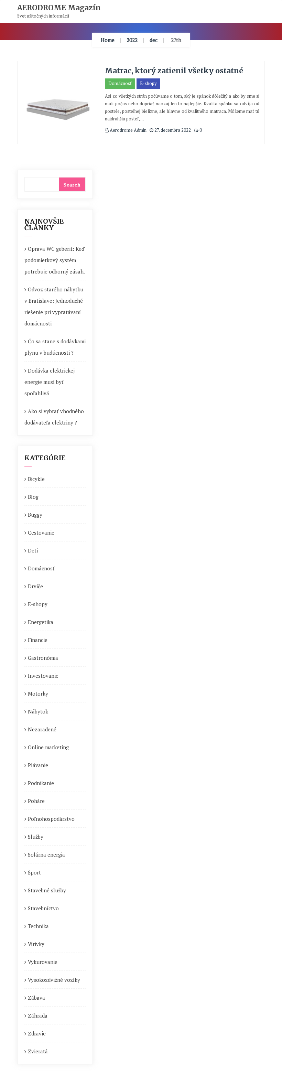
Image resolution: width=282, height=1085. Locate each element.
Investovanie (43, 675)
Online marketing (48, 747)
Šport (34, 872)
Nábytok (38, 711)
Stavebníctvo (43, 908)
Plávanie (38, 765)
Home (108, 39)
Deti (33, 550)
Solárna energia (46, 854)
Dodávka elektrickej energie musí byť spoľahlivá (49, 382)
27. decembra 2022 (172, 130)
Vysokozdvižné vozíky (54, 979)
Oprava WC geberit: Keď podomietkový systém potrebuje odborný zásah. (54, 260)
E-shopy (148, 83)
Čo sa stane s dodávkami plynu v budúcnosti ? (55, 347)
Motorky (38, 693)
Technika (38, 926)
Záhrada (37, 1015)
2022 (132, 39)
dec (154, 39)
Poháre (36, 800)
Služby (35, 836)
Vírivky (36, 944)
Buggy (35, 514)
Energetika (40, 622)
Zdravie (37, 1033)
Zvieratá (38, 1051)
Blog (33, 496)
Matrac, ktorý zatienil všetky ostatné (174, 70)
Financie (37, 639)
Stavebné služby (47, 890)
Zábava (36, 997)
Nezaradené (42, 729)
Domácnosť (120, 83)
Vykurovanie (42, 961)
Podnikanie (41, 783)
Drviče (35, 586)
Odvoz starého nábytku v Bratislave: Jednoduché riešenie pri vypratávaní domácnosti (53, 306)
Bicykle (36, 478)
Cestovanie (41, 532)
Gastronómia (43, 657)
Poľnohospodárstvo (51, 818)
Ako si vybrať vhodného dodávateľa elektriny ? (54, 417)
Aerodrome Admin (128, 130)
